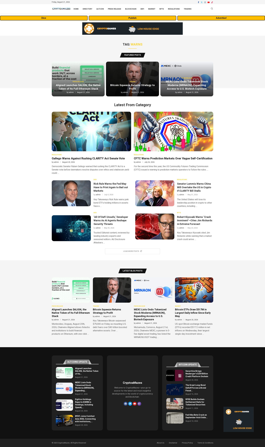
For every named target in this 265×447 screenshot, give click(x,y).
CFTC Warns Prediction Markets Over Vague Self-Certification (173, 158)
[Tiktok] (212, 2)
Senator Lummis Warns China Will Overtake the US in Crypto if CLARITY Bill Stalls (194, 187)
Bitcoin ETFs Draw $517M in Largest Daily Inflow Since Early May (193, 313)
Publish (132, 18)
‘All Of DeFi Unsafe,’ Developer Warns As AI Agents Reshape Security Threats (111, 220)
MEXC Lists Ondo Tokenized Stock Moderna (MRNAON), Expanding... (84, 386)
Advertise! (221, 18)
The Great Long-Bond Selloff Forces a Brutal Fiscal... (196, 388)
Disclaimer (173, 442)
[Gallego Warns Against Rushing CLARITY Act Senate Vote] (91, 143)
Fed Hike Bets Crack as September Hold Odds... (197, 416)
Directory (87, 9)
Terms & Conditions (205, 442)
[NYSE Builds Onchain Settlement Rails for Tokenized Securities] (174, 403)
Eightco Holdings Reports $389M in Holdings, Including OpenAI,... (84, 403)
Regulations (174, 9)
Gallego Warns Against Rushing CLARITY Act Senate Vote (88, 158)
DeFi (142, 9)
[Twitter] (202, 2)
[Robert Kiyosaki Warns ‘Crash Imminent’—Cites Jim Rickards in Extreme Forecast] (154, 226)
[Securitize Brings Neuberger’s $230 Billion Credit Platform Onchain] (174, 375)
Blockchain (130, 9)
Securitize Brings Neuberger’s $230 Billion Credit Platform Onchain (197, 374)
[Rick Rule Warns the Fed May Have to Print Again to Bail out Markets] (71, 193)
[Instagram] (205, 2)
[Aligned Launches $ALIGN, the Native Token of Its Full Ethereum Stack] (64, 372)
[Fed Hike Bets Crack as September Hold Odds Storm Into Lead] (174, 418)
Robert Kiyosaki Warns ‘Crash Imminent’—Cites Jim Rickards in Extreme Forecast (194, 220)
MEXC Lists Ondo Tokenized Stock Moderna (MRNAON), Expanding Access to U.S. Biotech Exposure (187, 85)
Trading (187, 9)
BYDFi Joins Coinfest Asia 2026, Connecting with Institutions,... (85, 419)
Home (76, 9)
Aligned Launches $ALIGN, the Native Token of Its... (86, 371)
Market (151, 9)
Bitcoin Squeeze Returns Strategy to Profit (132, 87)
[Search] (211, 9)
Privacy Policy (187, 442)
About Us (160, 442)
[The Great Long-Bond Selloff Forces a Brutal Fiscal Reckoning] (174, 389)
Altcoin (100, 9)
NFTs (161, 9)
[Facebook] (198, 2)
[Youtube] (208, 2)
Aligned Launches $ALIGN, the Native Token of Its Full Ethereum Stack (78, 87)
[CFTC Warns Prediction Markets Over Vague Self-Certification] (173, 141)
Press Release (114, 9)
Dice (43, 18)
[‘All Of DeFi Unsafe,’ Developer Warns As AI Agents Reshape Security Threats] (71, 228)
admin (71, 92)
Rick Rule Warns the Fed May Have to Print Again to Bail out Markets (111, 187)
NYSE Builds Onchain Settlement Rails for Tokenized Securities (195, 402)
